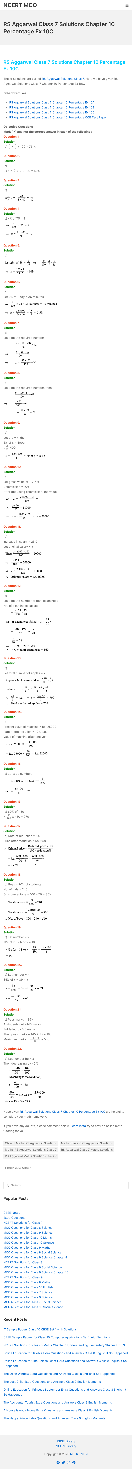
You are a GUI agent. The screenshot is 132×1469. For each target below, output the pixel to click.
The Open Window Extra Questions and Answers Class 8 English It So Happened (59, 1373)
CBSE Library (66, 1441)
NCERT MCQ (79, 1454)
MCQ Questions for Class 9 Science (28, 1232)
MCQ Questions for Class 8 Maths (26, 1282)
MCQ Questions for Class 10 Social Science (33, 1307)
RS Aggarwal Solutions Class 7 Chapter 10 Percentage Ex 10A (52, 102)
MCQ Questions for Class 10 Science (28, 1242)
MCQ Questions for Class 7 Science (27, 1292)
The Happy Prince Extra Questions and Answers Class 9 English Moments (54, 1418)
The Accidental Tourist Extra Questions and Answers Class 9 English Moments (57, 1402)
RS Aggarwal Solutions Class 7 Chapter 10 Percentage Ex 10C (52, 112)
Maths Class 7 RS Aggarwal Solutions (87, 1143)
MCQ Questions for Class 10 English (28, 1287)
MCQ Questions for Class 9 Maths (26, 1247)
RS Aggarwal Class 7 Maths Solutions (87, 1149)
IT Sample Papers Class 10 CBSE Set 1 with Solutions (40, 1329)
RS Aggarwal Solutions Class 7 (63, 78)
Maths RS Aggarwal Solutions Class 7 (31, 1149)
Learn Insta (78, 1126)
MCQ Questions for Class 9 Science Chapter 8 (35, 1257)
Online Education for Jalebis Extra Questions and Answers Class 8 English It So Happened (65, 1353)
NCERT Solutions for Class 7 (22, 1222)
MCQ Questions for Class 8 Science (27, 1227)
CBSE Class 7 (23, 1167)
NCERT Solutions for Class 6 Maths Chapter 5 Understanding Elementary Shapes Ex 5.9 (64, 1345)
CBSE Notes (11, 1212)
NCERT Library (66, 1446)
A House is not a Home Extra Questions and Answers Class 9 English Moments (58, 1410)
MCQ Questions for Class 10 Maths (27, 1237)
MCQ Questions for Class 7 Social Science (32, 1302)
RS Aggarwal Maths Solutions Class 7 (31, 1156)
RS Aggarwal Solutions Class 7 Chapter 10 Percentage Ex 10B (51, 107)
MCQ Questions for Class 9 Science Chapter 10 (36, 1272)
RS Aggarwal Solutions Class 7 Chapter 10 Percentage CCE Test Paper (58, 117)
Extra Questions (14, 1217)
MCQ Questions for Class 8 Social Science (32, 1252)
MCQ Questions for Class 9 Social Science (32, 1267)
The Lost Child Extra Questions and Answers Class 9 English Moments (52, 1381)
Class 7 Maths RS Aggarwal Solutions (31, 1143)
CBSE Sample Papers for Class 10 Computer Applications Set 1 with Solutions (56, 1337)
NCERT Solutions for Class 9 (23, 1277)
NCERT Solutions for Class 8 (22, 1262)
